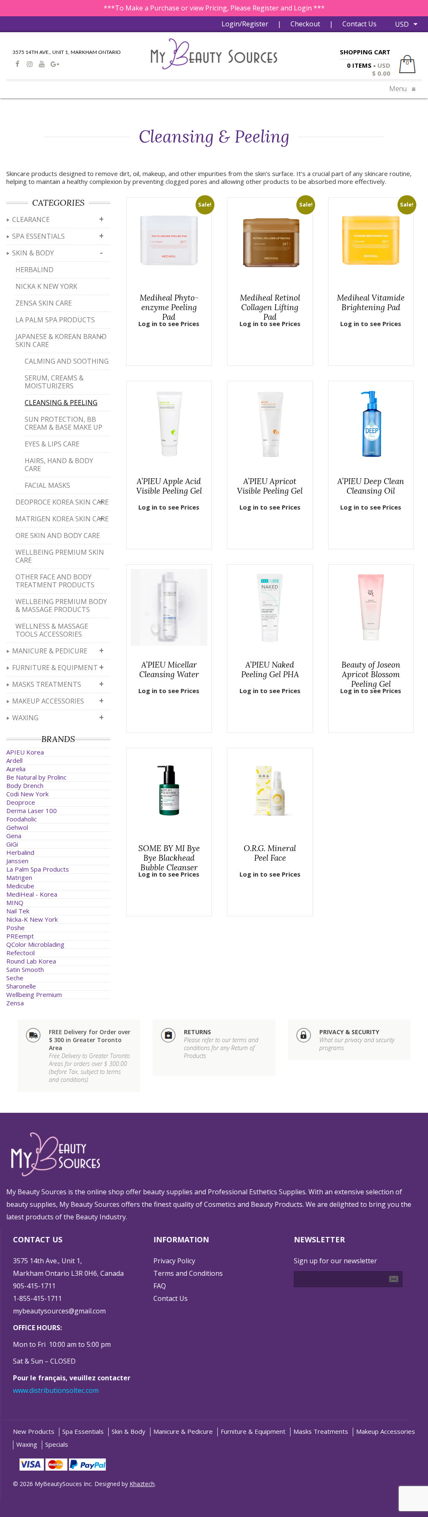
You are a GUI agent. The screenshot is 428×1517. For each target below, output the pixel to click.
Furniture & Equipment (55, 667)
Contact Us (359, 23)
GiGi (12, 844)
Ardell (14, 760)
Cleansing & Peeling (61, 402)
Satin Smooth (25, 969)
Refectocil (20, 952)
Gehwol (17, 827)
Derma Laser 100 (31, 810)
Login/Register (245, 23)
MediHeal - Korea (31, 894)
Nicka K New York (46, 286)
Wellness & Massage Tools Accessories (51, 630)
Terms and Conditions (188, 1273)
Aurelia (15, 769)
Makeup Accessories (48, 701)
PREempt (20, 936)
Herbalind (34, 269)
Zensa (15, 1003)
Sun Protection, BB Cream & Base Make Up (63, 423)
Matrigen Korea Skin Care (62, 518)
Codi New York (27, 794)
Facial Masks (47, 485)
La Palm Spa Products (55, 319)
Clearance (31, 219)
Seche (14, 978)
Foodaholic (21, 819)
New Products (33, 1431)
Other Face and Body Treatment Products (54, 580)
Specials (56, 1444)
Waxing (25, 717)
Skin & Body (33, 253)
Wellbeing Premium (34, 994)
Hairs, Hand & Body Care (59, 464)
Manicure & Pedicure (49, 650)
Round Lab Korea (31, 961)
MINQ (14, 902)
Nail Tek (17, 911)
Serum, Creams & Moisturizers (54, 381)
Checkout (305, 23)
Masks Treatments (46, 684)
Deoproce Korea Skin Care (62, 502)
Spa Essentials (38, 236)
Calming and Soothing (67, 361)
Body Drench (24, 785)
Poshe (15, 927)
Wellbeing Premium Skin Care (59, 556)
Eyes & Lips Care (52, 444)
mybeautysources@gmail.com (59, 1311)
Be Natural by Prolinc (36, 777)
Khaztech (142, 1484)
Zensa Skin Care (43, 303)
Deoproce (20, 802)
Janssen (17, 861)
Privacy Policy (174, 1260)
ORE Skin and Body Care (57, 535)
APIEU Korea (25, 752)
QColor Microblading (35, 944)
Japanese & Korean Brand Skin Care (61, 340)
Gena (13, 835)
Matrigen (19, 877)
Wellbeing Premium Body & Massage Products (61, 605)
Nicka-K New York (32, 919)
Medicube (20, 886)
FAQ (159, 1285)
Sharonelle (21, 986)
